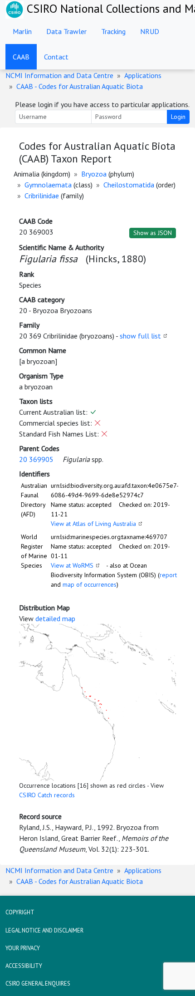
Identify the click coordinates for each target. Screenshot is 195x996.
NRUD (149, 31)
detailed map (55, 618)
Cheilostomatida (128, 184)
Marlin (22, 31)
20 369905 (36, 459)
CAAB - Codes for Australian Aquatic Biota (79, 86)
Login (178, 117)
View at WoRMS (72, 565)
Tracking (113, 31)
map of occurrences (90, 584)
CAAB (21, 56)
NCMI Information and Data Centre (59, 75)
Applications (142, 75)
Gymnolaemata (48, 184)
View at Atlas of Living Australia (93, 524)
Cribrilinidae (41, 195)
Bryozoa (94, 173)
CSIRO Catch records (47, 795)
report (168, 575)
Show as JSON (152, 233)
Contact (56, 56)
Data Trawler (66, 31)
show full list (140, 335)
